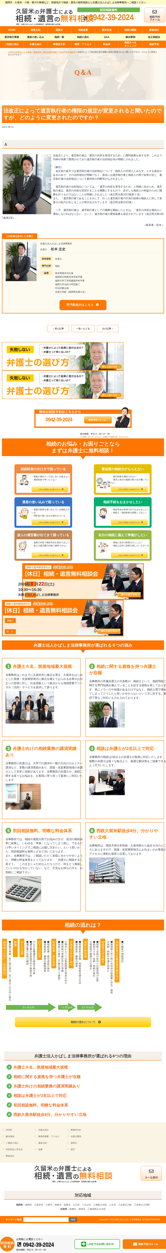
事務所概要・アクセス (48, 1136)
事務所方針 (76, 1130)
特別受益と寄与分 (14, 1149)
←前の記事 (58, 328)
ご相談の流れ (12, 1143)
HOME (9, 1130)
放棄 (40, 1149)
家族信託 (10, 1156)
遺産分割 (42, 1143)
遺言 (73, 1149)
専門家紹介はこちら (80, 304)
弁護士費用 (76, 1136)
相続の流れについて (83, 1022)
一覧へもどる (83, 328)
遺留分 (74, 1143)
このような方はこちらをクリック (49, 489)
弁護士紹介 (43, 1130)
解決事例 (10, 1136)
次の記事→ (107, 328)
